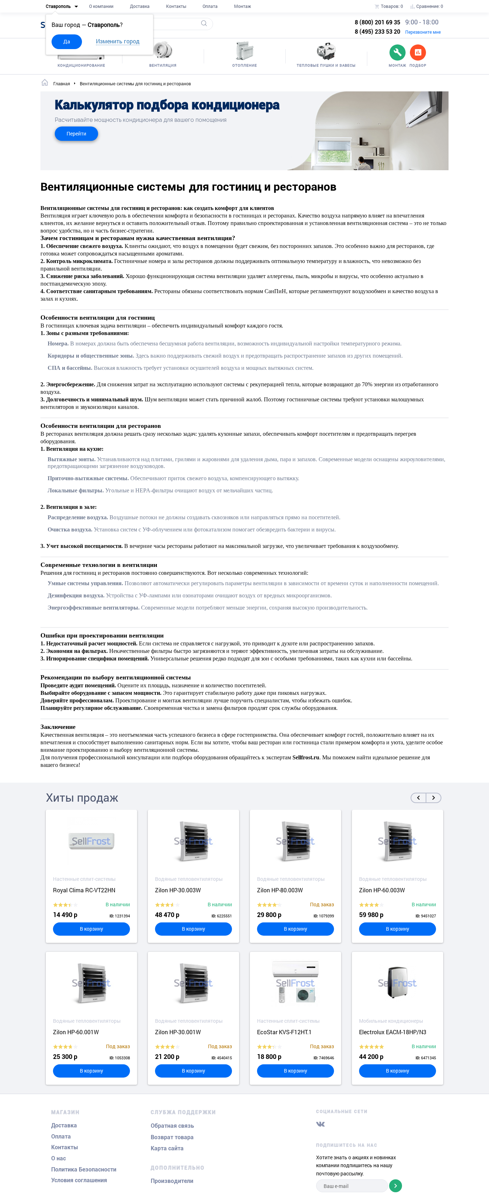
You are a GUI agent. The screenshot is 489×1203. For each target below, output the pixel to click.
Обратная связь (172, 1125)
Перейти (76, 133)
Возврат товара (172, 1137)
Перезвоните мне (423, 32)
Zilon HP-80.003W (280, 890)
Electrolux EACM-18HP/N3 (392, 1032)
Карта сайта (167, 1148)
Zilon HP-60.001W (76, 1032)
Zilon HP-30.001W (178, 1032)
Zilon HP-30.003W (178, 890)
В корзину (91, 928)
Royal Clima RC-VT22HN (84, 890)
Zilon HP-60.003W (382, 890)
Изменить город (118, 41)
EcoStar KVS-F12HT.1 (284, 1032)
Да (66, 41)
